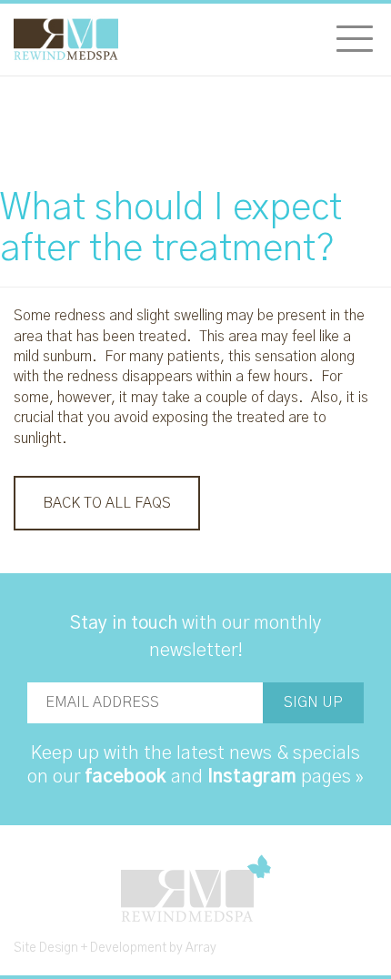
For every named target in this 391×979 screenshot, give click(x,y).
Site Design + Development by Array (115, 948)
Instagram (251, 777)
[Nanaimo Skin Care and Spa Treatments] (66, 40)
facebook (125, 777)
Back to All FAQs (107, 503)
